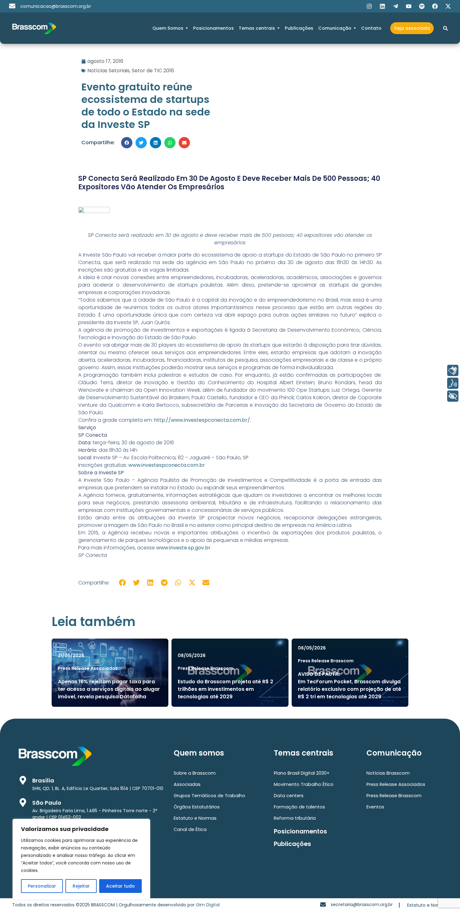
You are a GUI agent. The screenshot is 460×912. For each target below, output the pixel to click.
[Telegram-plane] (395, 6)
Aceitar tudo (120, 886)
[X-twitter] (448, 6)
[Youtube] (408, 6)
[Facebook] (435, 6)
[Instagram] (369, 6)
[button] (126, 142)
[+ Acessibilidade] (452, 396)
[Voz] (452, 383)
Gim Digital (208, 905)
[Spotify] (422, 6)
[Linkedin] (382, 6)
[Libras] (452, 370)
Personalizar (42, 886)
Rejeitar (81, 886)
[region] (81, 859)
